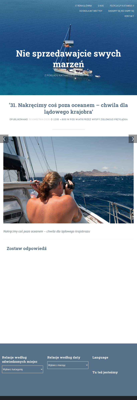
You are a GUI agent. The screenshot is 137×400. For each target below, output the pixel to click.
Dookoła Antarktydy (91, 11)
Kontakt (129, 16)
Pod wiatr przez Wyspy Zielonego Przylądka (98, 119)
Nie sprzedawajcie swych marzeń (68, 58)
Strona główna (83, 5)
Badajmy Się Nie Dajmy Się (121, 11)
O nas (101, 5)
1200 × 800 (59, 119)
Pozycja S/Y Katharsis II (122, 5)
